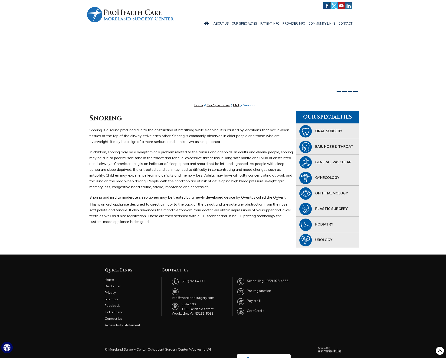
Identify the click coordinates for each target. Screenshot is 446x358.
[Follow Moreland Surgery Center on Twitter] (334, 5)
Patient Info (269, 23)
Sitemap (111, 299)
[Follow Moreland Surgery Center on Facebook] (327, 5)
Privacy (110, 292)
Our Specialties (244, 23)
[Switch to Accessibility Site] (7, 347)
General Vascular (333, 162)
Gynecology (327, 177)
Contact (345, 23)
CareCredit (255, 311)
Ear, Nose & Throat (334, 146)
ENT (236, 105)
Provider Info (293, 23)
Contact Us (113, 318)
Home (198, 105)
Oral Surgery (328, 131)
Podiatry (324, 224)
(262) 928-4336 (276, 281)
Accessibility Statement (122, 325)
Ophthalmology (331, 193)
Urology (323, 240)
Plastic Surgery (331, 208)
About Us (221, 23)
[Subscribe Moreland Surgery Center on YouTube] (341, 5)
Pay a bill (254, 301)
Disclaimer (113, 286)
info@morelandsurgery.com (193, 298)
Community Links (321, 23)
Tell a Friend (114, 312)
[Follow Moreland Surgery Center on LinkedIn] (348, 5)
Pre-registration (259, 291)
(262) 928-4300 (192, 281)
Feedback (112, 305)
